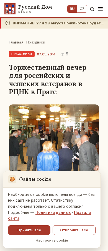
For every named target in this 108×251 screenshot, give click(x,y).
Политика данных (53, 212)
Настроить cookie (52, 240)
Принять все (29, 230)
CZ (82, 9)
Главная (16, 42)
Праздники (35, 42)
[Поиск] (92, 9)
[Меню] (100, 9)
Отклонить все (74, 230)
